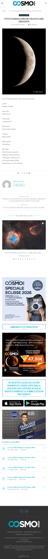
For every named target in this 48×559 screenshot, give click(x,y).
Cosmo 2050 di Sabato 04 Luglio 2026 (21, 477)
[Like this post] (20, 173)
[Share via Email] (29, 173)
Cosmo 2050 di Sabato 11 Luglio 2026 (21, 467)
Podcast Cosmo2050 (10, 442)
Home (4, 11)
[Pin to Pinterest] (27, 173)
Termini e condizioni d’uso (24, 534)
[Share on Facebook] (22, 173)
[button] (4, 240)
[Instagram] (26, 511)
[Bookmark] (43, 223)
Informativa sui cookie (15, 532)
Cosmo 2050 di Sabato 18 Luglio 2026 (21, 457)
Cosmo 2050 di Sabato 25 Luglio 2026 (21, 447)
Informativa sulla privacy (32, 532)
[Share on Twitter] (24, 173)
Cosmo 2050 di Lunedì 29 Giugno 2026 (21, 487)
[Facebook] (21, 511)
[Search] (46, 3)
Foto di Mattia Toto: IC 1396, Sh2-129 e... (24, 253)
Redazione (18, 181)
